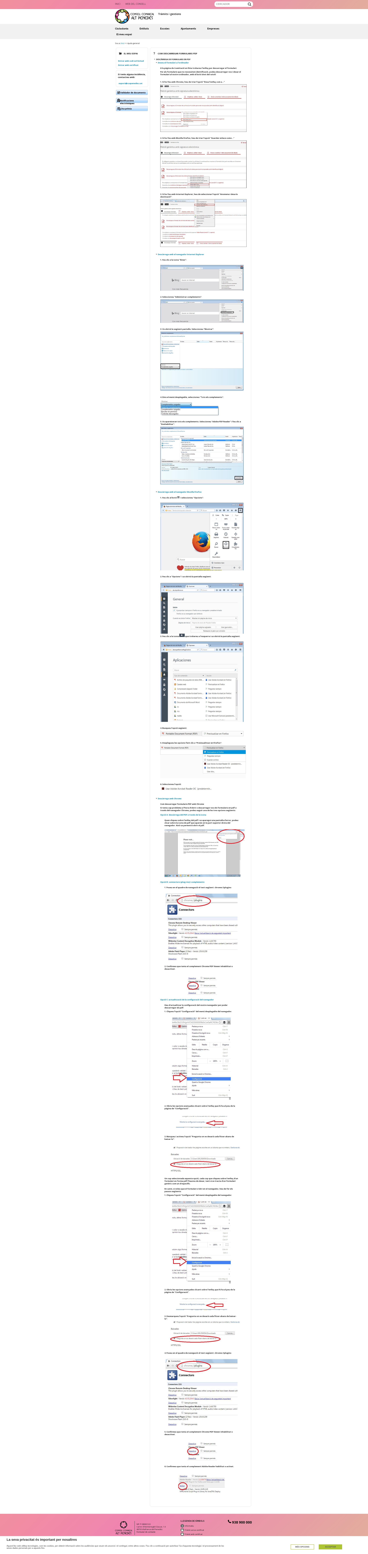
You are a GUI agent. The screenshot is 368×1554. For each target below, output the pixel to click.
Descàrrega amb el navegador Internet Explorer (181, 254)
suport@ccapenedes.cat (130, 83)
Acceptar (330, 1547)
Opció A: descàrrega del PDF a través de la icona (183, 814)
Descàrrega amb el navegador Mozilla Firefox (180, 492)
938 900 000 (242, 1522)
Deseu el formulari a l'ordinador (173, 62)
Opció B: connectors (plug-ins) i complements (182, 882)
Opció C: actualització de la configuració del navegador (187, 999)
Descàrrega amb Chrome (169, 798)
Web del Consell (135, 3)
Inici (117, 3)
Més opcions (302, 1547)
